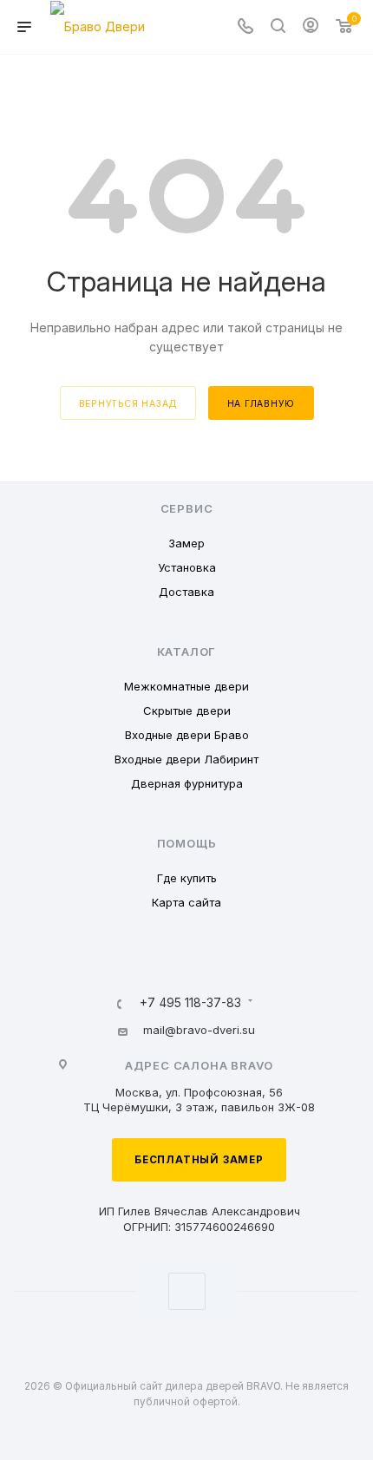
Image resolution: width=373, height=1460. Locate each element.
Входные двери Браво (187, 735)
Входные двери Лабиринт (186, 759)
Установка (187, 567)
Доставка (186, 592)
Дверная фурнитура (187, 783)
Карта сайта (186, 902)
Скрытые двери (187, 710)
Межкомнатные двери (186, 686)
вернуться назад (128, 403)
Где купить (187, 878)
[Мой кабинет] (310, 27)
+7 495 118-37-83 (190, 1004)
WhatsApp (187, 1291)
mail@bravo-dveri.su (199, 1030)
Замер (186, 543)
